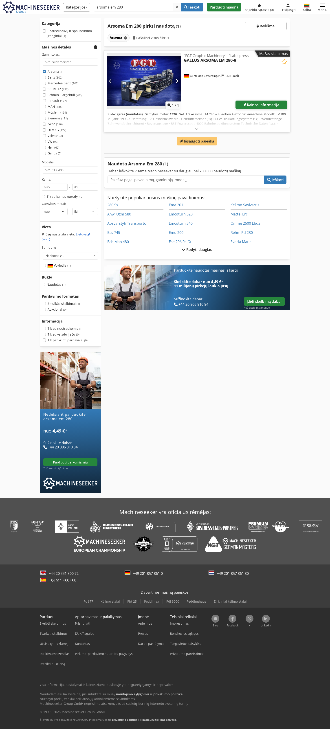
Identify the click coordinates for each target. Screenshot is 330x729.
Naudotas (56, 284)
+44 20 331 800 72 (64, 573)
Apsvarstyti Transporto (126, 223)
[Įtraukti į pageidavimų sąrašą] (284, 62)
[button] (322, 7)
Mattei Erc (239, 214)
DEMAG (57, 130)
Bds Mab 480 (118, 241)
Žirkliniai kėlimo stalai (230, 601)
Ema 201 (176, 204)
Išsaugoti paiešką (198, 141)
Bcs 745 (113, 232)
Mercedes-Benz (63, 83)
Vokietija (62, 265)
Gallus (54, 153)
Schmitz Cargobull (65, 95)
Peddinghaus (196, 601)
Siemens (58, 118)
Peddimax (151, 601)
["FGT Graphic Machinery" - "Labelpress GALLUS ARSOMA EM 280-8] (144, 81)
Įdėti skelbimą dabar (264, 301)
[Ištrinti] (177, 7)
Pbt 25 (132, 601)
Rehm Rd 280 (242, 232)
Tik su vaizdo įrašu (63, 334)
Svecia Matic (241, 241)
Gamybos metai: (54, 204)
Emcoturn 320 (181, 214)
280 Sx (112, 204)
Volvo (55, 136)
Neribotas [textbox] (55, 255)
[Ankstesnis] (110, 81)
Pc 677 (88, 601)
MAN (55, 106)
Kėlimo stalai (110, 601)
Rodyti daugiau (198, 249)
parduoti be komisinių (70, 462)
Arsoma (55, 71)
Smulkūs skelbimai (64, 303)
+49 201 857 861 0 (148, 573)
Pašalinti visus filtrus (152, 38)
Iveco (55, 124)
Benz (55, 77)
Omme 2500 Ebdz (245, 223)
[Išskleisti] (196, 128)
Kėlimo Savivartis (245, 204)
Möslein (57, 112)
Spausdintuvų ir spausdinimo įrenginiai (70, 33)
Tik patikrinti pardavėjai (68, 340)
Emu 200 (176, 232)
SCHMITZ (58, 89)
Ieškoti (193, 7)
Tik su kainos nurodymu (65, 196)
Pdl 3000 (172, 601)
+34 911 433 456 (62, 580)
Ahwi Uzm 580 (119, 214)
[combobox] (70, 255)
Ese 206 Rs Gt (180, 241)
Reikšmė (267, 26)
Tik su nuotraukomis (65, 328)
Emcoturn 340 (181, 223)
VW (53, 141)
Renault (57, 101)
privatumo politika (124, 720)
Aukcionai (57, 309)
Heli (53, 147)
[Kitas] (177, 81)
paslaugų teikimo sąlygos (159, 720)
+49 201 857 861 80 (233, 573)
